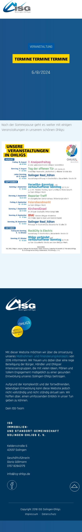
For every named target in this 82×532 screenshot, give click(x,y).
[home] (17, 6)
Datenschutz (49, 514)
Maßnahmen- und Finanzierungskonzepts (43, 356)
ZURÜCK (71, 7)
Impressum (31, 514)
